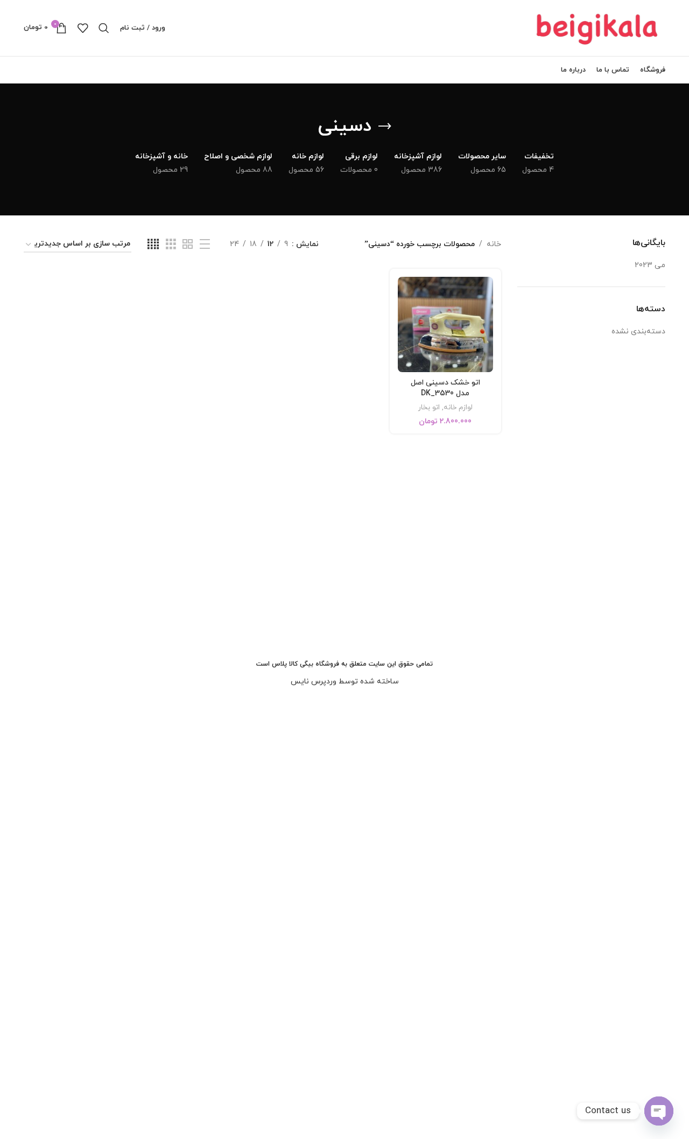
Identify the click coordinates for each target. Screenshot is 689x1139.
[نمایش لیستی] (205, 244)
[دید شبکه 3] (171, 244)
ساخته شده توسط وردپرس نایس (345, 681)
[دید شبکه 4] (153, 244)
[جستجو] (104, 28)
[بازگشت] (384, 126)
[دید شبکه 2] (187, 244)
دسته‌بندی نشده (638, 331)
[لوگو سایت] (598, 27)
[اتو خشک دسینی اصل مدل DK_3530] (445, 324)
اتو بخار (429, 408)
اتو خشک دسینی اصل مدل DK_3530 (445, 388)
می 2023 (650, 265)
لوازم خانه (458, 408)
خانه (494, 244)
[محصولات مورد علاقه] (82, 28)
